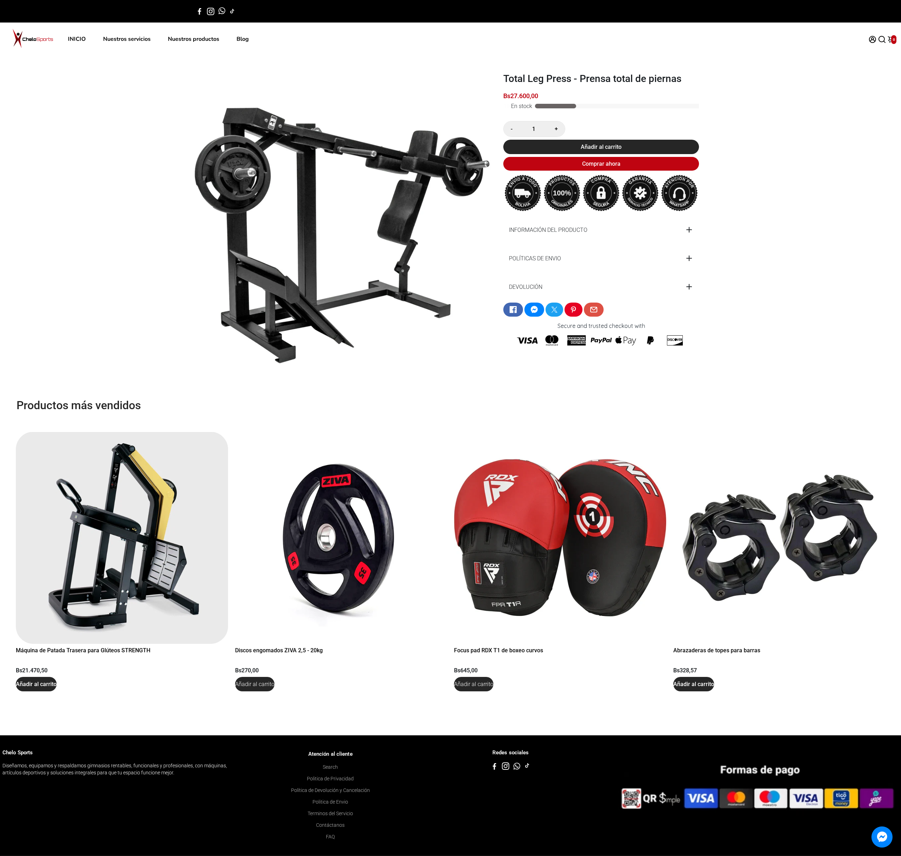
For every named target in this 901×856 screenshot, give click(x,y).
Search (330, 767)
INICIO (77, 39)
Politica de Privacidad (330, 778)
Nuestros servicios (127, 39)
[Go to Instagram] (210, 11)
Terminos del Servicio (330, 813)
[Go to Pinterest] (573, 310)
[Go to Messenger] (534, 310)
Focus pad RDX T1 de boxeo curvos (498, 650)
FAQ (330, 836)
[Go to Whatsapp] (222, 11)
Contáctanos (330, 825)
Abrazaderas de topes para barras (716, 650)
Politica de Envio (330, 802)
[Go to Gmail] (594, 310)
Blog (243, 39)
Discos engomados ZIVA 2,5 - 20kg (279, 650)
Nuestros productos (193, 39)
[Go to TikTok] (232, 11)
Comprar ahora (601, 163)
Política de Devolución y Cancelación (330, 790)
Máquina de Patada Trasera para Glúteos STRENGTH (83, 650)
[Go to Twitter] (554, 310)
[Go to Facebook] (199, 11)
